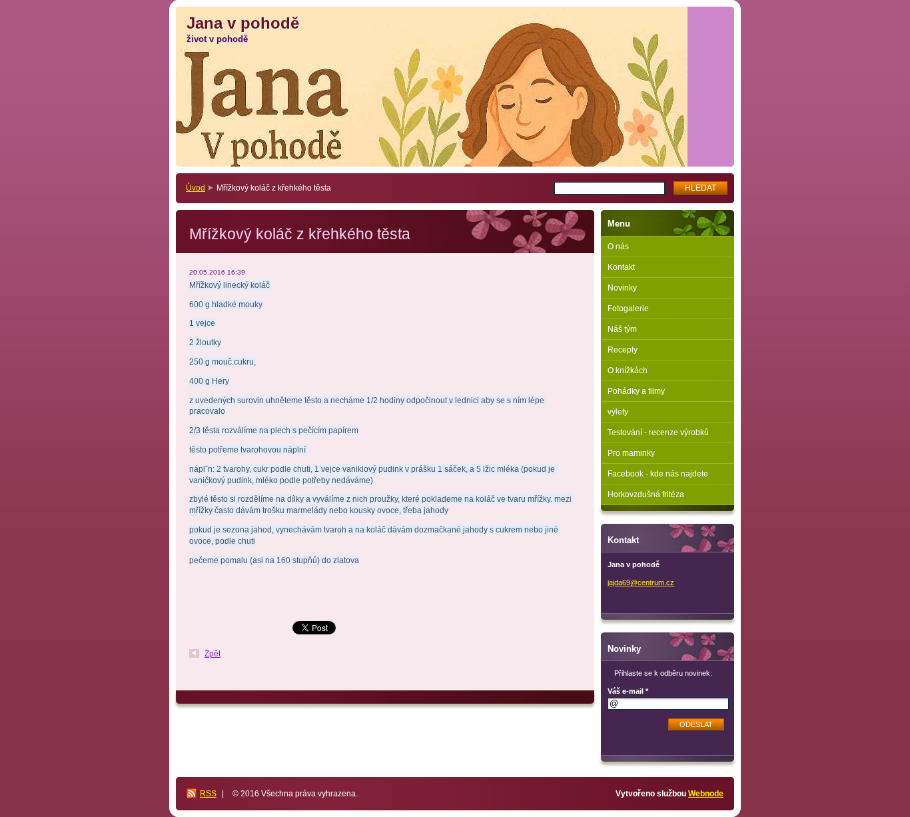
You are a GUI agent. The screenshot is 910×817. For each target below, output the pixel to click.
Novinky (622, 288)
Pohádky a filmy (636, 391)
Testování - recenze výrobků (658, 432)
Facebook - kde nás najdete (658, 473)
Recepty (623, 350)
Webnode (705, 793)
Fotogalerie (628, 308)
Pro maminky (631, 453)
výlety (618, 411)
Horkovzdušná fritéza (646, 494)
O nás (618, 246)
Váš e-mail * (628, 691)
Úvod (195, 188)
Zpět (213, 653)
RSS (208, 793)
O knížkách (628, 370)
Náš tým (622, 329)
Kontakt (621, 267)
